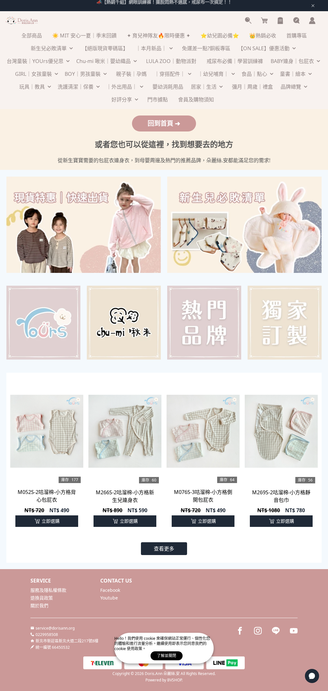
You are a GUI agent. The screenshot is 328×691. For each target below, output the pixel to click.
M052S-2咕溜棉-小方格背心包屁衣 (47, 495)
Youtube (109, 598)
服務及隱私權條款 (48, 590)
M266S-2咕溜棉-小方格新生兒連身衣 (125, 496)
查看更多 (164, 548)
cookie (150, 638)
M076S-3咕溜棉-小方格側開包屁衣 (203, 495)
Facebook (110, 590)
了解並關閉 (166, 655)
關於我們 (39, 605)
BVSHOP (174, 680)
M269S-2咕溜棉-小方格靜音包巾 (281, 496)
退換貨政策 (41, 598)
